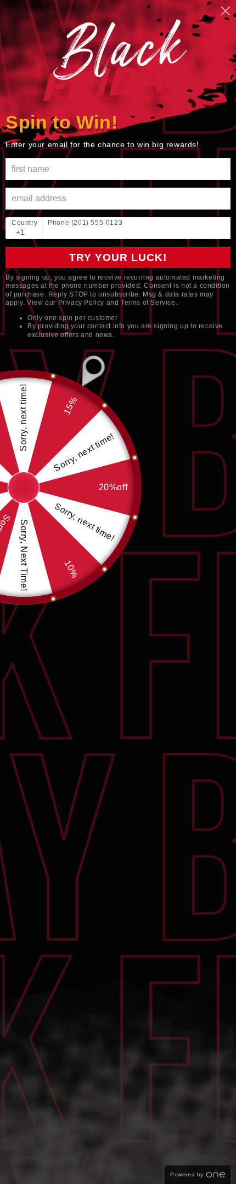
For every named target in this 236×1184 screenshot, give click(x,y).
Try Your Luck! (118, 257)
